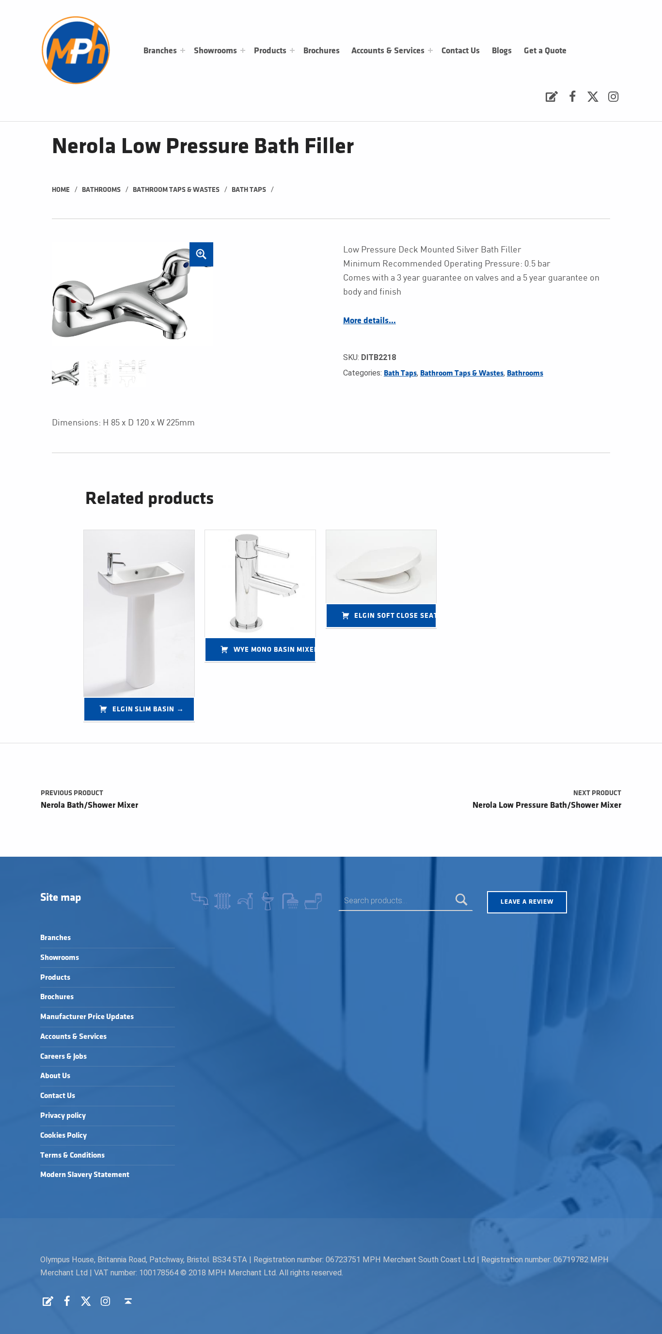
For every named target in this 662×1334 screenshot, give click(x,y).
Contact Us (460, 51)
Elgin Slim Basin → (148, 709)
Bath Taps (249, 190)
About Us (55, 1076)
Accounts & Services (388, 51)
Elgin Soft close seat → (395, 615)
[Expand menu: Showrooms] (242, 50)
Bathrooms (101, 190)
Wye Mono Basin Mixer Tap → (275, 649)
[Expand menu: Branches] (182, 50)
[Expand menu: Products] (292, 50)
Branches (160, 51)
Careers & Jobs (63, 1056)
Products (270, 51)
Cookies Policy (63, 1135)
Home (61, 190)
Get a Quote (545, 51)
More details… (369, 321)
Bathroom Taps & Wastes (176, 190)
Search (461, 900)
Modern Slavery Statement (84, 1174)
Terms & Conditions (72, 1155)
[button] (201, 254)
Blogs (502, 51)
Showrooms (215, 51)
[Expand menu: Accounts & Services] (430, 50)
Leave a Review (527, 902)
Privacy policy (63, 1115)
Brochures (321, 51)
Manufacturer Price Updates (87, 1016)
